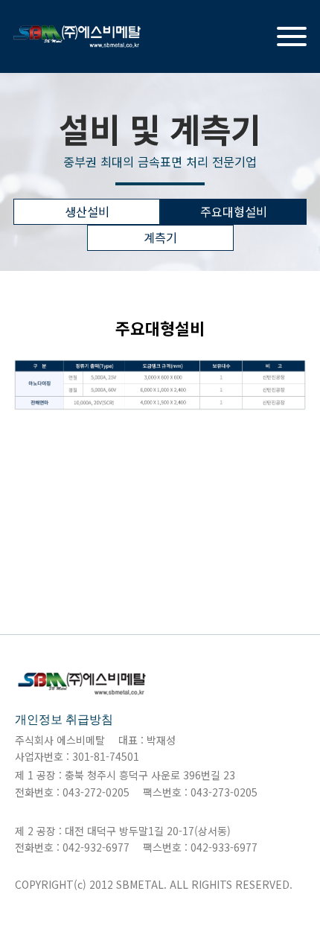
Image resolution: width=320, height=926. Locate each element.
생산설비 (87, 211)
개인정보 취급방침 (64, 719)
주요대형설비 (233, 211)
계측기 (160, 237)
